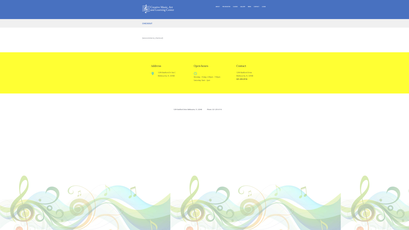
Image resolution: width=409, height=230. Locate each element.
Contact (256, 6)
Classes (235, 6)
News (249, 6)
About (218, 6)
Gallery (242, 6)
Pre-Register (226, 6)
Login (264, 6)
